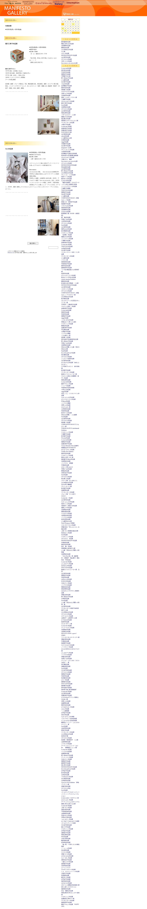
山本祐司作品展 (65, 95)
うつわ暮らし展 (65, 335)
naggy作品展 (64, 142)
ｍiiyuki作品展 (65, 84)
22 (65, 30)
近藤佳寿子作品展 (66, 130)
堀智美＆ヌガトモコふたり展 (69, 120)
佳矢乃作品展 (65, 714)
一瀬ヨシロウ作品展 (67, 862)
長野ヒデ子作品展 (66, 507)
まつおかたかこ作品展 (67, 707)
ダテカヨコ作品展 (66, 59)
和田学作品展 (65, 312)
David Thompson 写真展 (67, 523)
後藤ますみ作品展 (66, 117)
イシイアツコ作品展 (67, 238)
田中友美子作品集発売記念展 (69, 339)
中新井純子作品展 (66, 264)
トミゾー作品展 (65, 385)
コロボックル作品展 (67, 289)
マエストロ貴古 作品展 (68, 306)
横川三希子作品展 (66, 103)
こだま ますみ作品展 (67, 320)
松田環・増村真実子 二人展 (69, 740)
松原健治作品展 (65, 678)
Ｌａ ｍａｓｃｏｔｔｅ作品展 (70, 871)
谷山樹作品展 (65, 850)
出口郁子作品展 (65, 82)
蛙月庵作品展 (65, 298)
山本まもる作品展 (66, 579)
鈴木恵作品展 (65, 773)
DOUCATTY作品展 (66, 567)
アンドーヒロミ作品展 (67, 627)
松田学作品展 (65, 273)
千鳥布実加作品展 (66, 811)
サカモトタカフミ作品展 (68, 869)
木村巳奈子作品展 (66, 473)
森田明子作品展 (65, 763)
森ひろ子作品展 (65, 827)
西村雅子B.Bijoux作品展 (68, 459)
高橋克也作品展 (65, 587)
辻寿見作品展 (65, 140)
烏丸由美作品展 (65, 167)
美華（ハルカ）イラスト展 (69, 97)
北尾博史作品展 (65, 107)
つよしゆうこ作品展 (67, 819)
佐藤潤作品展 (65, 490)
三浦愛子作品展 (65, 99)
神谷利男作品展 (65, 589)
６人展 (63, 51)
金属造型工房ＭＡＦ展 (67, 898)
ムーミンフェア (65, 867)
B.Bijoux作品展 (65, 401)
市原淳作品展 (65, 314)
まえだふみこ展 (65, 407)
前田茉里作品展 (65, 207)
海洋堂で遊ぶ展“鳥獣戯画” (69, 689)
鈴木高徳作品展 (65, 231)
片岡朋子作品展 (65, 144)
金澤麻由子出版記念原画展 (69, 153)
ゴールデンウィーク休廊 (68, 823)
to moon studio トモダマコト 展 (70, 798)
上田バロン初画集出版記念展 (69, 531)
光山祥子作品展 (65, 194)
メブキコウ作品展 (66, 744)
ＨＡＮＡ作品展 (65, 852)
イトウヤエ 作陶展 (67, 463)
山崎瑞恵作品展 (65, 813)
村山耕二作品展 (65, 478)
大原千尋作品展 (65, 838)
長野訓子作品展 (65, 74)
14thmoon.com (11, 252)
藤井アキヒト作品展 (67, 384)
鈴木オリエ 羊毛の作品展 (68, 277)
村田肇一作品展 (65, 337)
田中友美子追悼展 (66, 687)
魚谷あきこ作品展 (66, 533)
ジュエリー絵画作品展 (67, 358)
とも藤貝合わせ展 (66, 138)
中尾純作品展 (65, 465)
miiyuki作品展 (65, 136)
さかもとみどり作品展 (67, 101)
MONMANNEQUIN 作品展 (69, 55)
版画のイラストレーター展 (69, 374)
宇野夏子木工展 (65, 76)
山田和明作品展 (65, 742)
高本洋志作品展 (65, 87)
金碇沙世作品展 (65, 809)
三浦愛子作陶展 (65, 188)
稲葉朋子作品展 (65, 204)
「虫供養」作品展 (66, 235)
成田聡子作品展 (65, 833)
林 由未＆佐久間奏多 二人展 (69, 283)
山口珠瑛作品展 (65, 134)
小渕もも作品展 (65, 389)
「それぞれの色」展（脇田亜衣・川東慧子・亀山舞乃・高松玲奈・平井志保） (70, 558)
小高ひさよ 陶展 (66, 159)
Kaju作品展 (64, 351)
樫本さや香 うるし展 (67, 457)
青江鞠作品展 (65, 355)
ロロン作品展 (65, 53)
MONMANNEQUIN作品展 (69, 165)
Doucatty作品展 (65, 438)
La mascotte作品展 (66, 68)
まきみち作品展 (65, 211)
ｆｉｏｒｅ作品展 (66, 848)
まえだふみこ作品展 (67, 800)
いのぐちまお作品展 (67, 206)
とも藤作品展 (65, 80)
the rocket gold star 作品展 (68, 353)
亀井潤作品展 (65, 840)
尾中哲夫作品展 (65, 70)
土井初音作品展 (65, 151)
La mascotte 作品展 (66, 126)
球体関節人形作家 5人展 (68, 548)
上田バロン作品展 (66, 807)
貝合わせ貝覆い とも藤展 (69, 415)
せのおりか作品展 (66, 883)
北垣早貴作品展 (65, 728)
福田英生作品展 (65, 889)
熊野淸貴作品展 (65, 511)
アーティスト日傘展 (67, 757)
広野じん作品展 (65, 405)
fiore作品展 (64, 105)
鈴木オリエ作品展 (66, 413)
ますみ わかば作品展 (67, 856)
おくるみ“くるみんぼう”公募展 (70, 821)
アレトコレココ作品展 (67, 149)
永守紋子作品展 (65, 713)
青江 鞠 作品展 (66, 546)
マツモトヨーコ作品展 (67, 122)
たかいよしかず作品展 (67, 397)
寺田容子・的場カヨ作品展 (69, 505)
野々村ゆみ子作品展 (67, 78)
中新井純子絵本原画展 (67, 387)
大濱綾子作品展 (65, 331)
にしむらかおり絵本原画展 (69, 720)
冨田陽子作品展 (65, 863)
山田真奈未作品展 (66, 515)
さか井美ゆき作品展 (67, 49)
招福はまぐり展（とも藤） (69, 322)
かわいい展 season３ (67, 467)
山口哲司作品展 (65, 57)
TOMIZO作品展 (65, 72)
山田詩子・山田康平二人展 (69, 618)
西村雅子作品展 (65, 685)
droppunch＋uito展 (66, 147)
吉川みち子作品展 (66, 565)
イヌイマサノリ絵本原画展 (69, 718)
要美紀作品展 (65, 326)
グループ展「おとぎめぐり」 (69, 480)
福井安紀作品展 (65, 881)
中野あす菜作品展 (66, 817)
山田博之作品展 (65, 631)
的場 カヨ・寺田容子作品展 (69, 202)
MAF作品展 (64, 836)
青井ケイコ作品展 (66, 176)
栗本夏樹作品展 (65, 42)
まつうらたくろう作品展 (68, 275)
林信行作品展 (65, 730)
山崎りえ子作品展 (66, 93)
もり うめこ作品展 (66, 858)
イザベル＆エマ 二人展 (68, 115)
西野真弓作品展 (65, 682)
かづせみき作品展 (66, 620)
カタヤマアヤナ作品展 (67, 91)
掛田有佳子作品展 (66, 860)
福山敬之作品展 (65, 118)
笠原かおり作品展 (66, 815)
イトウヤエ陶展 (65, 333)
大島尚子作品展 (65, 873)
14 (62, 28)
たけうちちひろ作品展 (67, 645)
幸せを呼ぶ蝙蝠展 (66, 484)
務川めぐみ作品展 (66, 178)
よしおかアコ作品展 (67, 564)
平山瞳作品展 (65, 329)
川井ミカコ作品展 (66, 61)
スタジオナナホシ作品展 (68, 525)
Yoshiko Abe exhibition (67, 451)
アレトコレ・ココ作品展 (68, 175)
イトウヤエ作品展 (66, 517)
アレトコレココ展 (66, 486)
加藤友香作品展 (65, 666)
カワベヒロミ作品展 (67, 616)
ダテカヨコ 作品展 (67, 538)
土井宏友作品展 (65, 221)
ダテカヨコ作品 (65, 788)
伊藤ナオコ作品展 (66, 854)
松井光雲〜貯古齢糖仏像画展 (69, 155)
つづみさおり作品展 (67, 776)
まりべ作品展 (65, 680)
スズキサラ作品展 (66, 513)
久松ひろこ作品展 (66, 583)
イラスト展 (64, 260)
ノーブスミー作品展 (67, 647)
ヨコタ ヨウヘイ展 (66, 624)
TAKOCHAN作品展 (67, 190)
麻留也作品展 (65, 47)
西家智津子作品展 (66, 267)
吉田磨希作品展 (65, 45)
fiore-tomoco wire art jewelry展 (69, 63)
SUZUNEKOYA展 (66, 132)
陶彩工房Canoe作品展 (67, 44)
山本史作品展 (65, 774)
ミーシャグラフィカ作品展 (69, 186)
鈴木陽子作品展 (65, 370)
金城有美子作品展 (66, 128)
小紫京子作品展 (65, 124)
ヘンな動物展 (65, 711)
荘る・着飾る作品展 (67, 891)
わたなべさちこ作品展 (67, 449)
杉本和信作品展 (65, 842)
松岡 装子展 (64, 736)
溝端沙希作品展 (65, 639)
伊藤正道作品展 (65, 594)
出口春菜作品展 (65, 778)
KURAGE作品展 (66, 581)
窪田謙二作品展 (65, 89)
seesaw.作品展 (65, 709)
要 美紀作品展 (65, 217)
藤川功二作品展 (65, 877)
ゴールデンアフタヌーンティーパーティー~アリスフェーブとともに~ (70, 794)
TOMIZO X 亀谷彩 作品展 (69, 304)
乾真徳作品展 (65, 875)
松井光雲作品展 (65, 519)
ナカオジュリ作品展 (67, 233)
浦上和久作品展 (65, 765)
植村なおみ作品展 (66, 229)
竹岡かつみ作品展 (66, 219)
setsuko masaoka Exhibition (68, 279)
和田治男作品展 (65, 113)
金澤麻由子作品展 (66, 86)
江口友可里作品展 (66, 670)
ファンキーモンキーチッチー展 (70, 637)
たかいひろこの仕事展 (67, 716)
